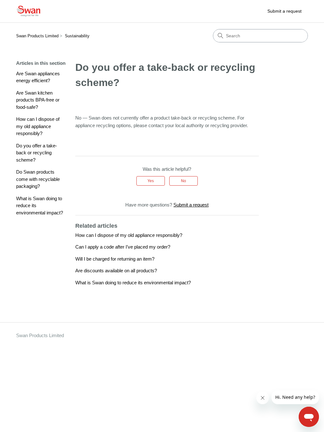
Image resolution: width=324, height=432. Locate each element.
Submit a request (284, 11)
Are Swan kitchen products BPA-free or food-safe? (37, 100)
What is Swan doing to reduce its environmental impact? (39, 205)
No (183, 181)
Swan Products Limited (37, 36)
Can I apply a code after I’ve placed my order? (122, 247)
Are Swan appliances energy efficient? (38, 77)
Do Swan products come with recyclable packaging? (38, 179)
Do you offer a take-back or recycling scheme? (36, 153)
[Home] (28, 11)
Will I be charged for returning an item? (114, 259)
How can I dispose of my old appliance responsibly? (37, 126)
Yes (150, 181)
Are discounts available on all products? (116, 270)
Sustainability (77, 36)
